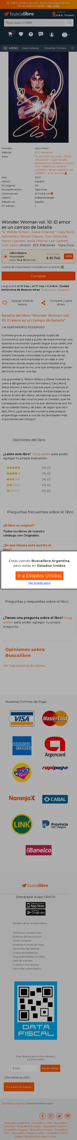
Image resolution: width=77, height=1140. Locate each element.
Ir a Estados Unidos (39, 575)
